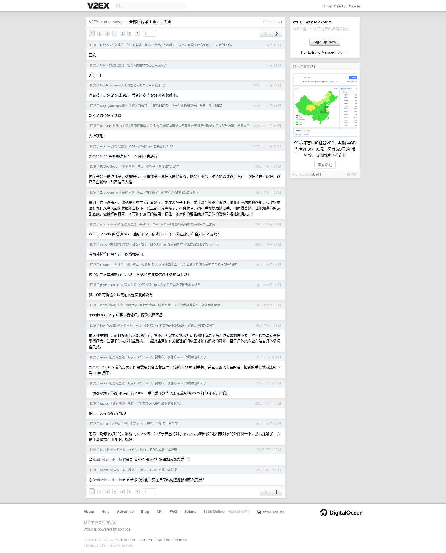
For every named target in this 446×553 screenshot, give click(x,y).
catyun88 (106, 244)
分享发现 (145, 284)
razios (104, 403)
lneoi (103, 305)
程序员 (133, 449)
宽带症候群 (138, 125)
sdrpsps (105, 423)
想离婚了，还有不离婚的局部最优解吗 (172, 192)
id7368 (316, 174)
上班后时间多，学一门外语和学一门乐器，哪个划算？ (187, 105)
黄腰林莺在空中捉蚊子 (151, 65)
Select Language (272, 512)
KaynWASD (108, 325)
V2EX (94, 21)
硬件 (142, 85)
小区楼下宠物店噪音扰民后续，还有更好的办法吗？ (179, 325)
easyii (104, 357)
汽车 (135, 264)
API (159, 511)
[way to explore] (99, 6)
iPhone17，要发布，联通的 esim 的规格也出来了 (172, 357)
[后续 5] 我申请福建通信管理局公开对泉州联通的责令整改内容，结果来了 (199, 125)
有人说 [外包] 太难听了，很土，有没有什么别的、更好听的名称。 (189, 45)
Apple (131, 357)
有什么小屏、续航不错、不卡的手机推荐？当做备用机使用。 (181, 305)
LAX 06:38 (163, 540)
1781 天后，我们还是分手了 (158, 423)
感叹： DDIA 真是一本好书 (158, 449)
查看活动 (325, 164)
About (89, 511)
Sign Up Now (325, 42)
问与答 (137, 45)
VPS (132, 146)
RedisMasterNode (107, 459)
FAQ (173, 511)
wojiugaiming (109, 105)
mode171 (107, 45)
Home (326, 6)
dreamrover (114, 21)
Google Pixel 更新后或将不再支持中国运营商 (184, 224)
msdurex (99, 366)
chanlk (104, 449)
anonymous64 (110, 224)
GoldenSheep (110, 85)
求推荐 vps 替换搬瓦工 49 (155, 146)
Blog (145, 511)
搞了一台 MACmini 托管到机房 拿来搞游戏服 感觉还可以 (180, 244)
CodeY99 (107, 264)
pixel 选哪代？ (157, 85)
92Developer (109, 166)
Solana (190, 511)
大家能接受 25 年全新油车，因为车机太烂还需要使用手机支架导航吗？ (190, 264)
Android (144, 224)
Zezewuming (109, 192)
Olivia (104, 65)
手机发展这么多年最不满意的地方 (159, 403)
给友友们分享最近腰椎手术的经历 (177, 284)
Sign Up (340, 6)
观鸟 (130, 65)
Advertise (125, 511)
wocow (105, 146)
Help (106, 511)
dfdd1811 (100, 156)
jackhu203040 (110, 284)
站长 (135, 244)
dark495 (106, 125)
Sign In (354, 6)
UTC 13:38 (128, 540)
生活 (140, 166)
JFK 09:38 (180, 540)
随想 (131, 403)
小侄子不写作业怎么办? (162, 166)
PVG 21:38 (146, 540)
